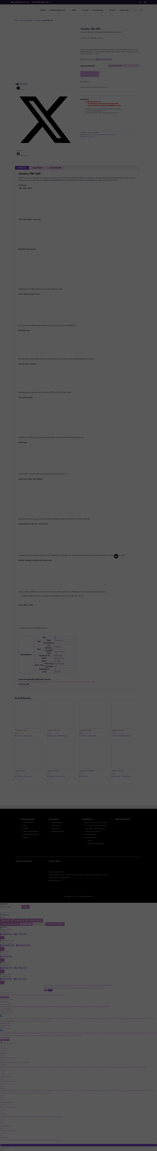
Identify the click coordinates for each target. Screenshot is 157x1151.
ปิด (116, 556)
